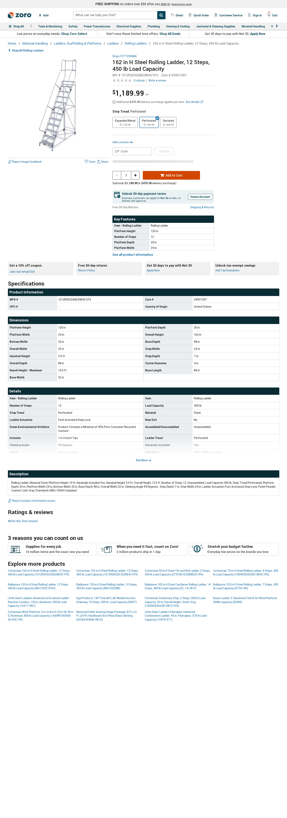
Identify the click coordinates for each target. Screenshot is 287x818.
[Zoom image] (58, 105)
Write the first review (23, 521)
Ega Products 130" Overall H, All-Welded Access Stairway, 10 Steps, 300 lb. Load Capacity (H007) (106, 600)
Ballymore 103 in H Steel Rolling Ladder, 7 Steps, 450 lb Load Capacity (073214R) (245, 586)
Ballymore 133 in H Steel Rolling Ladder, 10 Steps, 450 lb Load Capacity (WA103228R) (106, 586)
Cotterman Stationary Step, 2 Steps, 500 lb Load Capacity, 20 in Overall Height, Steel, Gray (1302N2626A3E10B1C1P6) (175, 602)
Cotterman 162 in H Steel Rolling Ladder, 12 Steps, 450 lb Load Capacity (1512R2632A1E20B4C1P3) (107, 572)
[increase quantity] (135, 175)
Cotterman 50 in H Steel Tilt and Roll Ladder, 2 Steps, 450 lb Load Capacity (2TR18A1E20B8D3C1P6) (177, 572)
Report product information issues (33, 500)
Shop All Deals (169, 34)
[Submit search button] (161, 15)
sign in (165, 4)
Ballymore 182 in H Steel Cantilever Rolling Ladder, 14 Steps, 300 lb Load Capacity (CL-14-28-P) (178, 586)
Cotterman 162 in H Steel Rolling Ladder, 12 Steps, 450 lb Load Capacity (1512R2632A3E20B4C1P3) (39, 572)
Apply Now (257, 34)
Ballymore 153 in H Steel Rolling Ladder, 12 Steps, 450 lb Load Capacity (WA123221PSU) (38, 586)
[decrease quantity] (116, 175)
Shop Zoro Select (74, 34)
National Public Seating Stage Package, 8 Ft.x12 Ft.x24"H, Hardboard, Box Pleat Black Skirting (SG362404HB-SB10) (106, 615)
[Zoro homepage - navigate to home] (19, 15)
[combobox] (119, 15)
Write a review (157, 80)
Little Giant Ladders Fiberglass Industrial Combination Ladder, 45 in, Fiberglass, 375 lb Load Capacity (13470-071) (176, 615)
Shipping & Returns (202, 207)
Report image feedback (27, 161)
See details (192, 102)
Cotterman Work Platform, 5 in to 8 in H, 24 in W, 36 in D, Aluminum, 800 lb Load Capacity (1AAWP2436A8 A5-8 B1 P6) (40, 615)
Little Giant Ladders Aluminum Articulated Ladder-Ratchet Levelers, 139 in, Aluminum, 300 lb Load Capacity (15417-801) (39, 602)
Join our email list (22, 271)
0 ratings (139, 80)
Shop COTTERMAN (124, 56)
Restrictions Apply (182, 4)
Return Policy (86, 270)
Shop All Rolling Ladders (28, 50)
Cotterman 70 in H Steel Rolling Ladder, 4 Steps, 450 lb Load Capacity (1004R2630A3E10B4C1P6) (245, 572)
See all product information (132, 254)
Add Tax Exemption (227, 270)
